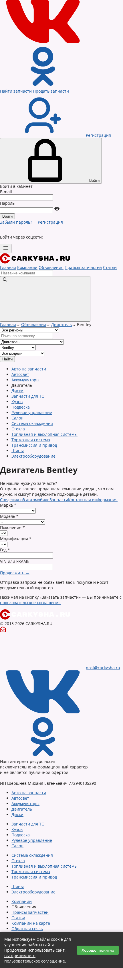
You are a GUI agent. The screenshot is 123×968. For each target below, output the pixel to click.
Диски (17, 390)
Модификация (15, 538)
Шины (17, 450)
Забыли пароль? (16, 222)
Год (5, 550)
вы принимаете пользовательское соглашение (34, 958)
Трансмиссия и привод (34, 445)
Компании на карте (30, 923)
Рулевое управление (31, 412)
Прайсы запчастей (83, 267)
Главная (8, 267)
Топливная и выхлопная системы (44, 434)
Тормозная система (30, 439)
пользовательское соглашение (30, 602)
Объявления (51, 267)
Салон (17, 418)
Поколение (12, 527)
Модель (9, 516)
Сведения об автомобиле (24, 499)
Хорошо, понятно (98, 950)
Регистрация (50, 222)
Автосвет (20, 374)
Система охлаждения (32, 423)
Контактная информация (93, 499)
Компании (27, 267)
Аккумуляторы (25, 379)
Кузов (17, 401)
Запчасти (58, 499)
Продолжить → (14, 572)
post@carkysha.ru (103, 667)
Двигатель (61, 324)
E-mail (6, 191)
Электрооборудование (33, 456)
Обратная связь (27, 928)
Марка (8, 505)
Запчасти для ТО (28, 396)
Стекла (18, 429)
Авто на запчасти (28, 369)
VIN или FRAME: (15, 561)
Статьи (110, 267)
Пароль (7, 203)
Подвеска (20, 407)
